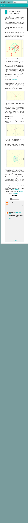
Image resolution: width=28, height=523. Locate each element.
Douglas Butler (12, 202)
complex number (16, 193)
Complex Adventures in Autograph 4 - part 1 (14, 12)
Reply (10, 208)
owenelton (21, 191)
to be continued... (15, 189)
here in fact (14, 79)
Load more (15, 240)
